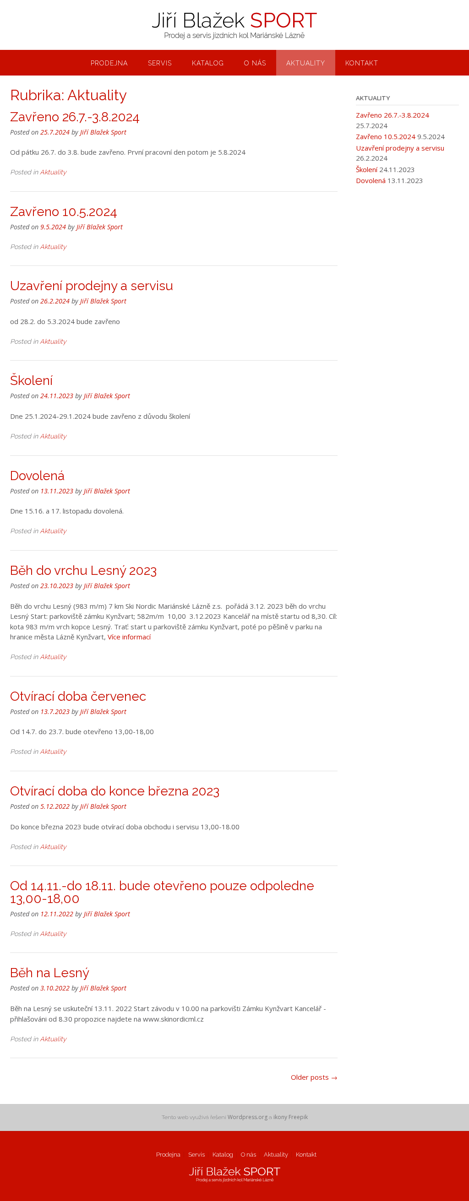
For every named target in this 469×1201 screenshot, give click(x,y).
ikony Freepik (290, 1117)
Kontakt (361, 63)
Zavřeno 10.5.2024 (63, 211)
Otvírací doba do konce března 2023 (114, 791)
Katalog (208, 63)
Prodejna (109, 63)
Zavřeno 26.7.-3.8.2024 (75, 116)
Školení (31, 380)
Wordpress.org (247, 1117)
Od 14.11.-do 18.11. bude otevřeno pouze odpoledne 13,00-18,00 (162, 892)
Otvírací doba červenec (78, 696)
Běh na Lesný (49, 972)
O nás (255, 63)
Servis (160, 63)
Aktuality (305, 63)
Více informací (129, 636)
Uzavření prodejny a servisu (91, 285)
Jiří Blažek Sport (103, 132)
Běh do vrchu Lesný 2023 (83, 570)
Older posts (314, 1077)
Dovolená (37, 475)
